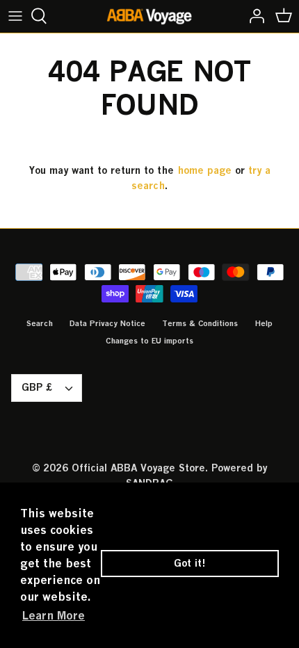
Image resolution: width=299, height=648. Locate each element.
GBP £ (37, 387)
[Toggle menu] (15, 16)
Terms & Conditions (200, 322)
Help (263, 322)
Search (39, 322)
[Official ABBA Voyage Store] (149, 16)
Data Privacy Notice (107, 322)
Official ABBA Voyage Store (138, 467)
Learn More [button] (53, 615)
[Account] (253, 16)
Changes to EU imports (149, 340)
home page (204, 170)
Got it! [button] (190, 563)
